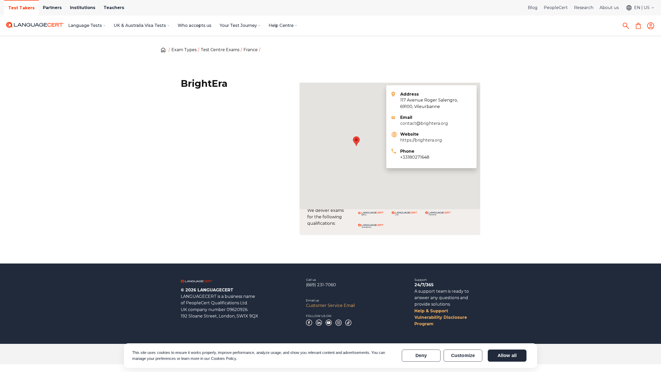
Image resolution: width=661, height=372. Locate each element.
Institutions (82, 7)
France (250, 49)
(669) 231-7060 (321, 284)
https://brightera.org (421, 140)
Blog (533, 7)
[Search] (626, 26)
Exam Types (183, 49)
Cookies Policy (223, 358)
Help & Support (431, 310)
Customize (463, 355)
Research (583, 7)
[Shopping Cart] (638, 26)
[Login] (651, 26)
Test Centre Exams (220, 49)
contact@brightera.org (424, 123)
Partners (52, 7)
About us (609, 7)
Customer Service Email (330, 305)
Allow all (507, 355)
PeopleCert (556, 7)
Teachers (114, 7)
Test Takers (21, 7)
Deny (421, 355)
